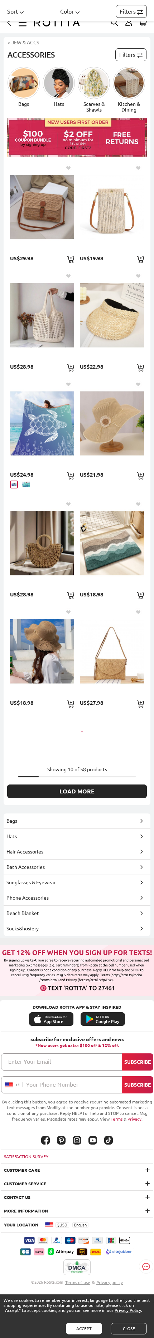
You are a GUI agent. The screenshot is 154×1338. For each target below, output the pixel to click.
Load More (77, 791)
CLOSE (129, 1328)
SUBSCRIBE (137, 1062)
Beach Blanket (22, 913)
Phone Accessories (27, 898)
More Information (26, 1211)
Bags (11, 821)
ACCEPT (84, 1328)
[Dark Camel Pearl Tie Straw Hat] (42, 650)
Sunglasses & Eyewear (31, 882)
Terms (116, 1119)
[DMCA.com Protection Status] (77, 1267)
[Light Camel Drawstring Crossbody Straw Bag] (42, 542)
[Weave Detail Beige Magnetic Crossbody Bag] (112, 206)
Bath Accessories (25, 867)
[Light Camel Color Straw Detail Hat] (112, 314)
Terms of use (77, 1282)
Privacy (134, 1119)
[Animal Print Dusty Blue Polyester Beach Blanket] (42, 423)
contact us (17, 1197)
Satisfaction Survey (26, 1156)
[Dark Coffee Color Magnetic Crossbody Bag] (42, 206)
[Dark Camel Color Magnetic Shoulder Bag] (112, 650)
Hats (11, 836)
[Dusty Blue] (14, 484)
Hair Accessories (24, 852)
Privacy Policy (128, 1310)
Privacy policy (109, 1282)
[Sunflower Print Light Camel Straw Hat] (112, 423)
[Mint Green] (26, 484)
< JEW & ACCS (23, 42)
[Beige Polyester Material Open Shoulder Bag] (42, 314)
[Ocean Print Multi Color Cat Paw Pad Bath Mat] (112, 542)
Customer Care (22, 1170)
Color (67, 11)
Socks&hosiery (22, 928)
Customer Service (25, 1183)
